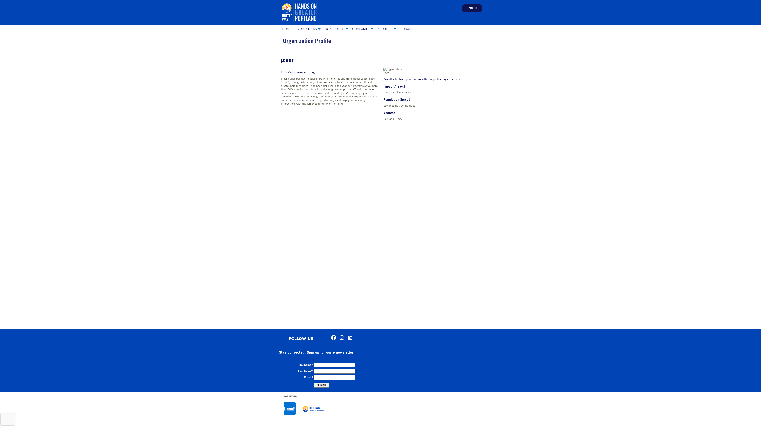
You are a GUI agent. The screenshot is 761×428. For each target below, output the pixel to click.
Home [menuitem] (286, 29)
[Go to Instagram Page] (341, 337)
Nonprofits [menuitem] (334, 29)
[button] (472, 8)
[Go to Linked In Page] (349, 337)
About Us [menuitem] (385, 29)
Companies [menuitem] (361, 29)
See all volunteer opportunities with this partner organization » (421, 79)
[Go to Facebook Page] (333, 337)
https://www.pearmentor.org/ (298, 72)
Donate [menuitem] (406, 29)
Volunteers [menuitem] (307, 29)
